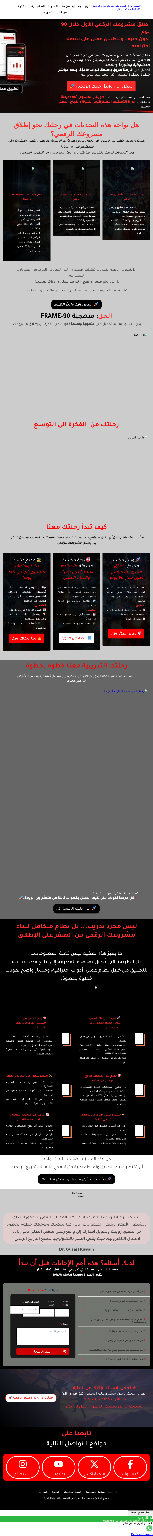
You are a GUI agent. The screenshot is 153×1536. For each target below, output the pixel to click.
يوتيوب (58, 1474)
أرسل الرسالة (42, 1352)
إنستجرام (23, 1474)
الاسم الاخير (51, 1304)
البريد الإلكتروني (31, 1302)
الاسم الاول (65, 1304)
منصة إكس (94, 1474)
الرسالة (65, 1324)
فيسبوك (130, 1474)
